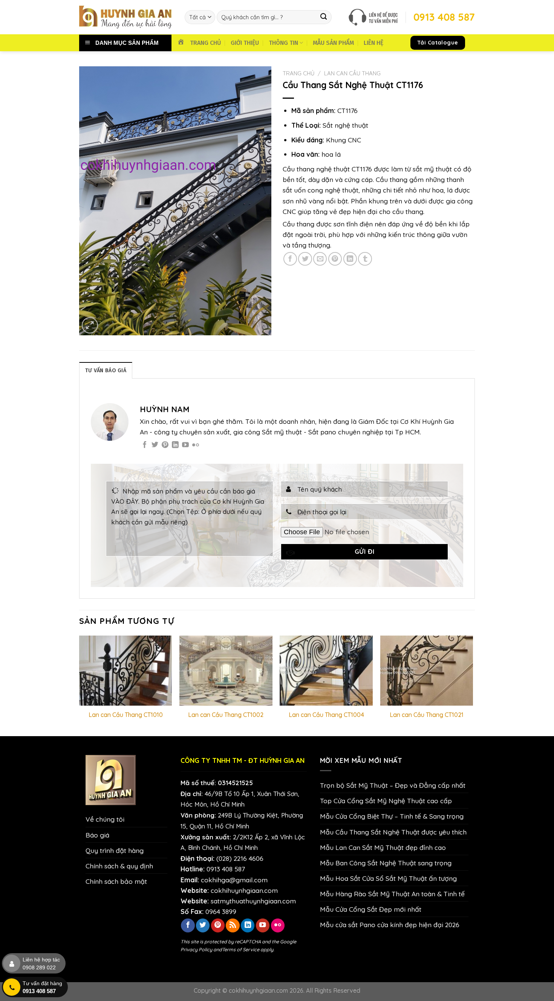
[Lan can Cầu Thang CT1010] (125, 670)
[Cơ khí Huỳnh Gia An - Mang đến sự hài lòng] (126, 17)
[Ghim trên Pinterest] (335, 259)
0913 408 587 (226, 869)
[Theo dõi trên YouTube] (185, 445)
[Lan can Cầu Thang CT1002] (225, 670)
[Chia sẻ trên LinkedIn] (350, 259)
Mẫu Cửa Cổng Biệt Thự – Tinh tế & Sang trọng (392, 816)
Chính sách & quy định (119, 866)
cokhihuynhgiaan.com (244, 890)
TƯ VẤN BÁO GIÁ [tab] (105, 370)
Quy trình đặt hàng (115, 850)
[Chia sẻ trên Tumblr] (365, 259)
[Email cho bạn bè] (320, 259)
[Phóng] (90, 325)
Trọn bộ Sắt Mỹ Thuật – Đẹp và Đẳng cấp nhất (392, 785)
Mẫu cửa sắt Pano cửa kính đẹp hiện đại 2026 (389, 924)
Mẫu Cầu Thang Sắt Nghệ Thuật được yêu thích (393, 832)
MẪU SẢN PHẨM (333, 42)
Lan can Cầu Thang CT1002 (225, 714)
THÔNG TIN (283, 42)
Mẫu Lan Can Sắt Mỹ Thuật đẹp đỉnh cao (383, 847)
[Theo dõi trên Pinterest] (165, 445)
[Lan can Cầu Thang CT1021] (426, 670)
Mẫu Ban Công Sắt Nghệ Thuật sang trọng (385, 863)
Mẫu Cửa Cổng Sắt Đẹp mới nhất (370, 909)
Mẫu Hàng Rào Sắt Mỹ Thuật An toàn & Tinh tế (392, 893)
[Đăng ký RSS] (232, 925)
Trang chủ (299, 73)
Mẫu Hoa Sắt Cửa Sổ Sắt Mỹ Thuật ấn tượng (388, 878)
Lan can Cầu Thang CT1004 (326, 714)
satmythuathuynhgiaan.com (253, 901)
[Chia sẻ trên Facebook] (290, 259)
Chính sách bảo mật (116, 881)
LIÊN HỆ (373, 42)
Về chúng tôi (105, 819)
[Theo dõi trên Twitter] (155, 445)
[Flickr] (195, 445)
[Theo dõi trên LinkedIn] (175, 445)
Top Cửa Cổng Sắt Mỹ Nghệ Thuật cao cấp (386, 800)
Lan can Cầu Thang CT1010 (126, 714)
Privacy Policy (196, 949)
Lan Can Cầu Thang (352, 73)
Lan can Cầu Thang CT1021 (427, 714)
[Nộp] (324, 17)
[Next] (472, 685)
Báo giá (97, 835)
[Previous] (79, 685)
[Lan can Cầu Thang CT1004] (326, 670)
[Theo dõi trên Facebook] (144, 445)
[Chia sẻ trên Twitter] (305, 259)
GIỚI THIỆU (245, 42)
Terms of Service (240, 949)
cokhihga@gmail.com (234, 880)
